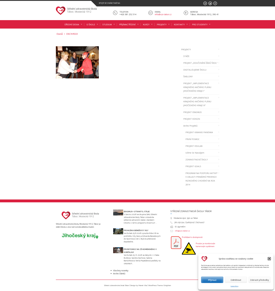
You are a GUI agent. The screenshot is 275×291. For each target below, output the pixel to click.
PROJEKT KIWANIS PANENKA (199, 132)
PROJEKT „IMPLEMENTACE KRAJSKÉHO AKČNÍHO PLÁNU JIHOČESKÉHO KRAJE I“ (197, 87)
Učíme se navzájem (194, 152)
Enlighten (167, 285)
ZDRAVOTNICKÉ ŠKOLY (196, 159)
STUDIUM (107, 24)
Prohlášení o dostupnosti (192, 237)
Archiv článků (119, 273)
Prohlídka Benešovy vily (136, 230)
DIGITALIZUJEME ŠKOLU (194, 69)
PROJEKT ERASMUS (192, 112)
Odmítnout (236, 279)
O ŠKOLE (91, 24)
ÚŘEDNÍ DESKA (71, 24)
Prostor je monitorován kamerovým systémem (205, 245)
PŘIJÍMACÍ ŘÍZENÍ (127, 24)
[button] (269, 258)
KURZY (146, 24)
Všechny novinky (120, 270)
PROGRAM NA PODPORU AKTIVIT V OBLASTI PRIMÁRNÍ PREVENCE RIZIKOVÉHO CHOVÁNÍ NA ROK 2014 (201, 179)
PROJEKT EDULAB (194, 146)
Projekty (161, 24)
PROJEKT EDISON (191, 119)
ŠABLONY (188, 76)
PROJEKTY (186, 49)
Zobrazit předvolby (259, 279)
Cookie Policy (234, 286)
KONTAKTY (179, 24)
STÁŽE (186, 56)
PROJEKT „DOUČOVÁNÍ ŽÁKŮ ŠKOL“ (200, 63)
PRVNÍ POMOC (192, 139)
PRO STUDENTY (199, 24)
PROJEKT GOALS (193, 166)
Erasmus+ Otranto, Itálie (137, 211)
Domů (60, 33)
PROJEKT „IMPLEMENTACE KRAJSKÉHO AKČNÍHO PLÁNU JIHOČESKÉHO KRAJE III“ (197, 101)
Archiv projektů (190, 125)
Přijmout (212, 279)
